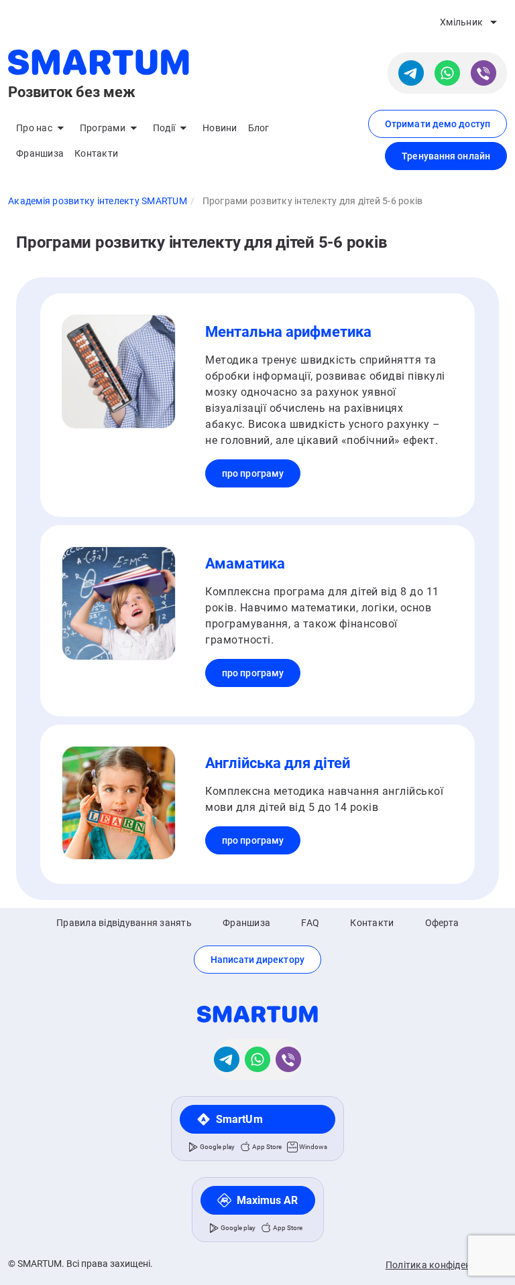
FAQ (310, 922)
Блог (259, 128)
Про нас (34, 128)
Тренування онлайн (446, 156)
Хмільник (461, 22)
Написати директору (257, 959)
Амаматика (245, 563)
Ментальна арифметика (288, 331)
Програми (102, 128)
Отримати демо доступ (437, 124)
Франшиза (40, 153)
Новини (220, 128)
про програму (253, 473)
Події (164, 128)
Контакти (96, 153)
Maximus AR (267, 1200)
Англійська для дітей (277, 763)
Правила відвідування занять (124, 922)
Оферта (442, 922)
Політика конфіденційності (446, 1265)
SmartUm (239, 1119)
